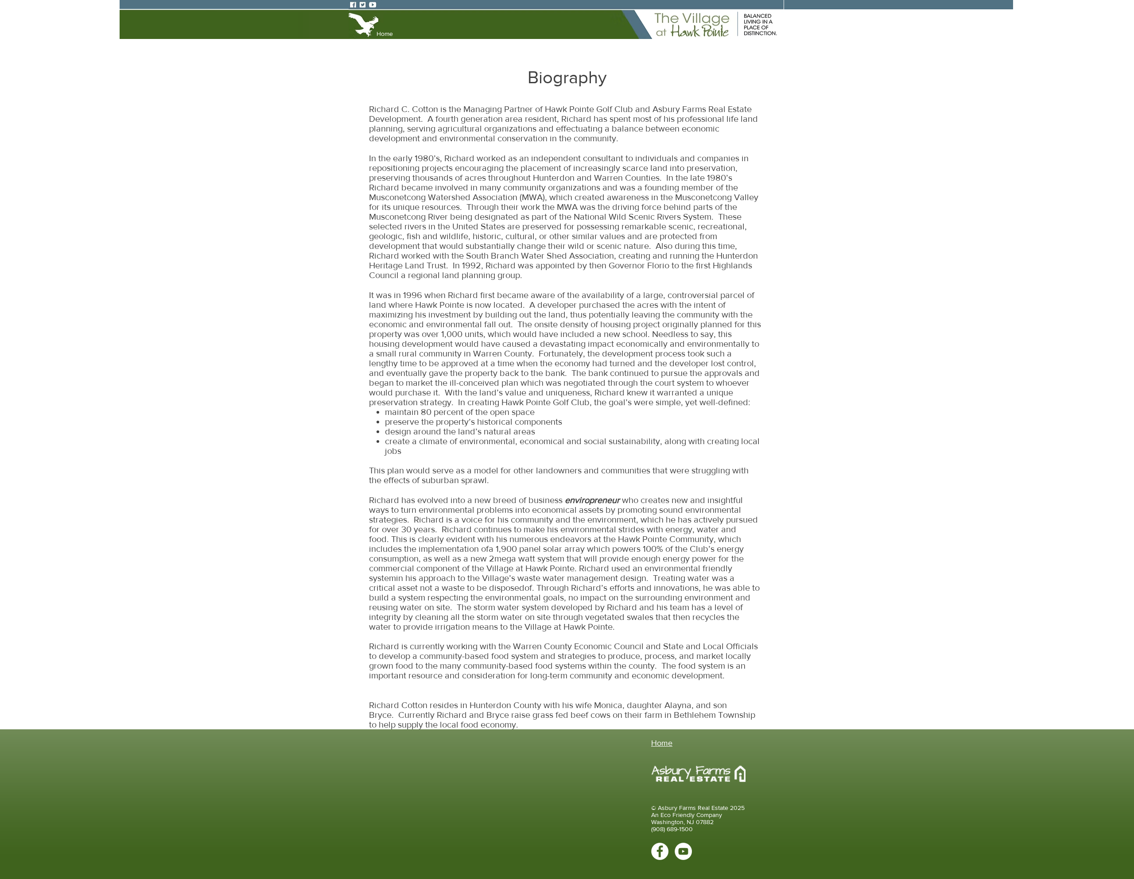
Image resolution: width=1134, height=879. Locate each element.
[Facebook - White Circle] (659, 851)
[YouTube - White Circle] (683, 851)
